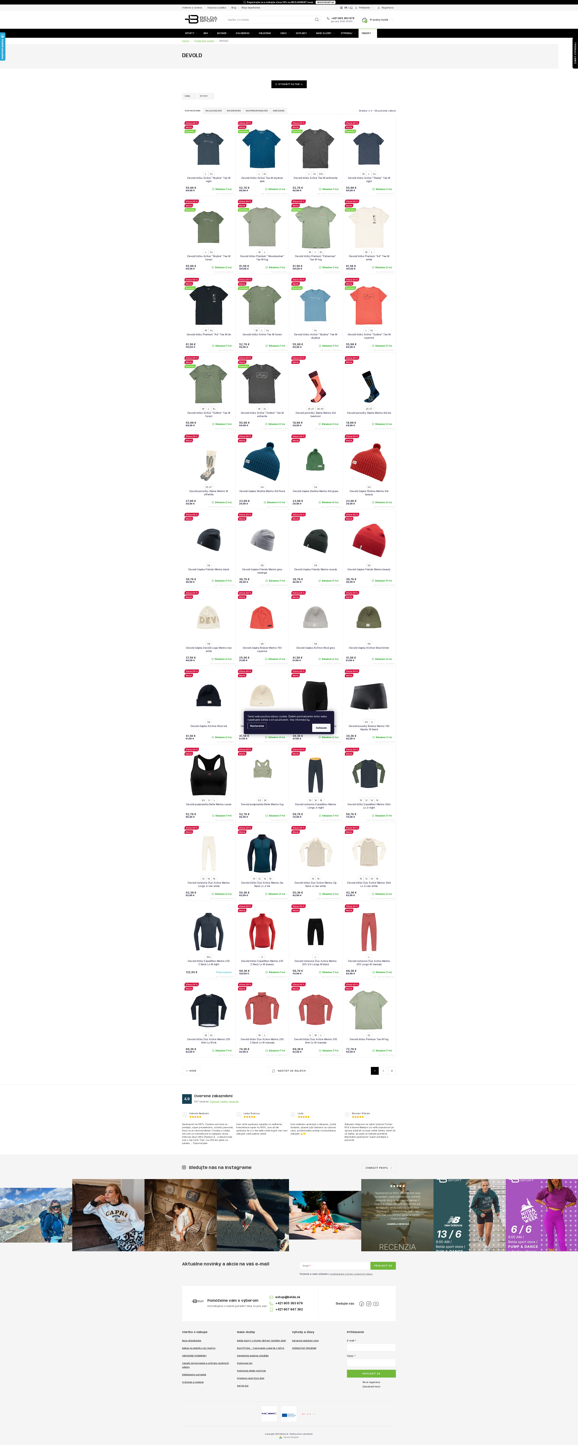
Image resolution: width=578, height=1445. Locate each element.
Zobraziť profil (376, 1168)
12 (366, 800)
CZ (351, 7)
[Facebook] (361, 1303)
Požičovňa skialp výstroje (251, 1371)
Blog (234, 7)
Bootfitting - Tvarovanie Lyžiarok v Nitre (260, 1348)
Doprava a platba (217, 7)
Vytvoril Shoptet (291, 1437)
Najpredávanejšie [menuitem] (257, 111)
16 (321, 800)
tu (308, 719)
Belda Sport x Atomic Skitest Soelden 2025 (261, 1341)
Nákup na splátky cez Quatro (199, 1348)
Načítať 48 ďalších (291, 1070)
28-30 (320, 409)
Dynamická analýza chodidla (253, 1356)
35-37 (209, 487)
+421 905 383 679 (342, 18)
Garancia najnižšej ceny (305, 1341)
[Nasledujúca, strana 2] (383, 1071)
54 (262, 487)
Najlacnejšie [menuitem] (213, 111)
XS (366, 722)
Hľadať (317, 20)
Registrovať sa (325, 2)
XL (211, 174)
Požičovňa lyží (244, 1363)
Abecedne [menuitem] (278, 111)
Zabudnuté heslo (371, 1386)
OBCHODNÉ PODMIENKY (194, 1356)
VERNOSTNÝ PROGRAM (304, 1348)
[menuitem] (191, 33)
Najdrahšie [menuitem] (234, 111)
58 (208, 565)
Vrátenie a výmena (192, 7)
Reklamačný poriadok (194, 1375)
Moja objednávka (251, 7)
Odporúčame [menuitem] (192, 111)
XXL (321, 174)
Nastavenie (257, 725)
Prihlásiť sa (383, 1265)
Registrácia (388, 7)
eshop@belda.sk (287, 1297)
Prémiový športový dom (250, 1378)
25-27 (311, 409)
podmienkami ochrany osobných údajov (351, 1274)
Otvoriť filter (289, 84)
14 (316, 800)
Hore (193, 1070)
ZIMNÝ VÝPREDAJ (575, 53)
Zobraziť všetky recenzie (224, 1101)
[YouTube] (376, 1303)
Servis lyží (243, 1386)
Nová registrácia (371, 1382)
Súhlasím (321, 727)
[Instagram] (368, 1303)
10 (310, 800)
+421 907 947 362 (289, 1309)
